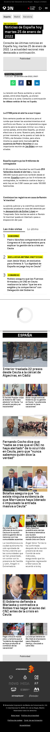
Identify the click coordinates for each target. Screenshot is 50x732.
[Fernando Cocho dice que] (25, 427)
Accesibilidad (25, 725)
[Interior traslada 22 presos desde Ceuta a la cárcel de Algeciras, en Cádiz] (25, 354)
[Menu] (47, 8)
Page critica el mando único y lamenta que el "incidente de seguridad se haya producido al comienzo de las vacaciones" (13, 642)
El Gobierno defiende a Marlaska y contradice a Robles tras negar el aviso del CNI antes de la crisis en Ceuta (24, 608)
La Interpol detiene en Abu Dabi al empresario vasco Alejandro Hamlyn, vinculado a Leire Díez (36, 641)
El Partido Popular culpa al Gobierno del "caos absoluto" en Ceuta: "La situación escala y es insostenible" (13, 402)
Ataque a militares (40, 2)
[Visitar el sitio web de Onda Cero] (13, 690)
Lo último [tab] (32, 229)
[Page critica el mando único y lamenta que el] (14, 629)
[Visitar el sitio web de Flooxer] (33, 696)
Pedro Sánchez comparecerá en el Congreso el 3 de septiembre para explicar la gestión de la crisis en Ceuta (26, 244)
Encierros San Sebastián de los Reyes (18, 2)
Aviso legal (15, 715)
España (15, 177)
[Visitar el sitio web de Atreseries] (36, 683)
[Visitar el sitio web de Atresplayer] (19, 696)
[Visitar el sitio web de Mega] (25, 683)
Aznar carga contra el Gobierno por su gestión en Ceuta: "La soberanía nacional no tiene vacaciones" (36, 402)
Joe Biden (30, 146)
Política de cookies (15, 720)
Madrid (17, 17)
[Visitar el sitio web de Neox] (36, 677)
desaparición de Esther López (20, 211)
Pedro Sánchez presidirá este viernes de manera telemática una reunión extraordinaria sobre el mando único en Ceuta (35, 534)
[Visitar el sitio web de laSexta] (25, 677)
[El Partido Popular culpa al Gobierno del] (14, 390)
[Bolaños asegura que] (25, 479)
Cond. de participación (33, 720)
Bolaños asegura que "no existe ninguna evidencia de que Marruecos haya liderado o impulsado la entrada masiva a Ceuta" (24, 500)
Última (32, 8)
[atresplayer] (40, 8)
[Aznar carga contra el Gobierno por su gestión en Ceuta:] (36, 390)
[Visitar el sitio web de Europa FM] (25, 690)
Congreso (13, 275)
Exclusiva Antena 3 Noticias (25, 257)
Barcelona (27, 17)
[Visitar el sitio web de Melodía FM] (36, 690)
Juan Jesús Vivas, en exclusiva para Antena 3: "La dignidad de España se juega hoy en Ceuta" (24, 263)
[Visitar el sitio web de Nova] (13, 683)
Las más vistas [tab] (12, 229)
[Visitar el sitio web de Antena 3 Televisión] (13, 677)
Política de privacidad (30, 715)
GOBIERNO (13, 236)
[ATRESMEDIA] (25, 669)
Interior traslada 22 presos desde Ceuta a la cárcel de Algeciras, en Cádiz (22, 372)
